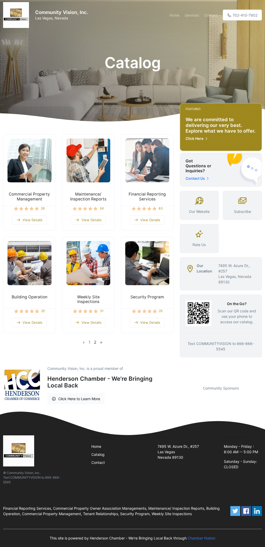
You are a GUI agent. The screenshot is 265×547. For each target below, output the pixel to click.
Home (174, 15)
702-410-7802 (244, 15)
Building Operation (29, 296)
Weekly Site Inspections (88, 299)
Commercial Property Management (29, 196)
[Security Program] (147, 263)
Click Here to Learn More (79, 399)
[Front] (17, 15)
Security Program (147, 296)
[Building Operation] (29, 263)
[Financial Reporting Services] (147, 161)
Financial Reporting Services (147, 196)
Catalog (98, 454)
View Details (32, 220)
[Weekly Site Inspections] (89, 263)
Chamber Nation (201, 538)
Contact (211, 15)
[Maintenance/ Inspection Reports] (89, 161)
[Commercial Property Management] (29, 161)
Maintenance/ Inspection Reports (88, 196)
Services (192, 15)
